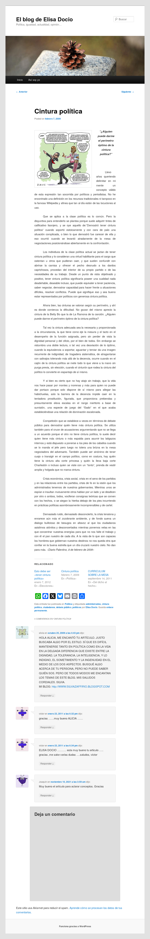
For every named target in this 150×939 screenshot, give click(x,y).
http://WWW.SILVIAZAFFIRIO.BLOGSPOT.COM (81, 686)
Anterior (21, 91)
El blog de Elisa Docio (44, 19)
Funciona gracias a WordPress (75, 926)
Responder (47, 695)
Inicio (20, 79)
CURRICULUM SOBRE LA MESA (98, 573)
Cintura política (70, 571)
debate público (63, 607)
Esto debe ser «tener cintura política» (42, 574)
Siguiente (127, 91)
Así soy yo (34, 79)
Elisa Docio (91, 607)
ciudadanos (49, 607)
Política (68, 604)
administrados (93, 604)
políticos (76, 607)
